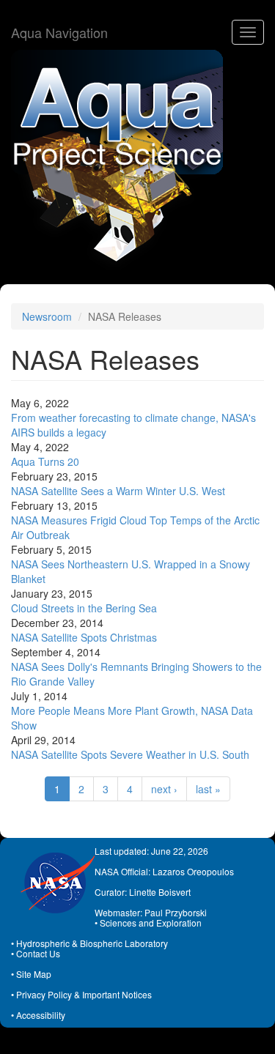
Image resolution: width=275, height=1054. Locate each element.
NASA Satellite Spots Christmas (84, 637)
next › (164, 789)
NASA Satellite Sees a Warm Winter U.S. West (118, 490)
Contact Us (38, 953)
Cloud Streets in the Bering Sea (84, 608)
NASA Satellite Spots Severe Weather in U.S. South (130, 754)
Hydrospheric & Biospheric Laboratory (92, 943)
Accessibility (40, 1015)
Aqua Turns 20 (45, 461)
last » (208, 789)
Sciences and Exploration (151, 922)
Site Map (33, 974)
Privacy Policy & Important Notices (84, 994)
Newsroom (47, 316)
